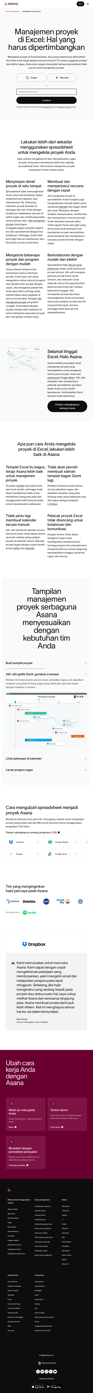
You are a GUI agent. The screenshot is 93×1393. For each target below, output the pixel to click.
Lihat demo (55, 1127)
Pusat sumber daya (14, 1304)
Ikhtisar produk (12, 1209)
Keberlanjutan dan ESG (42, 1330)
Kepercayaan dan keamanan (44, 1317)
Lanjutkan (46, 100)
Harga (10, 1222)
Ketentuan (43, 1379)
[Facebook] (51, 1372)
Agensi (64, 1259)
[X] (38, 1372)
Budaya (37, 1304)
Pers (36, 1308)
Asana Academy (13, 1290)
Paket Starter (12, 1227)
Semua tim (65, 1264)
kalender (63, 206)
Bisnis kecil (65, 1206)
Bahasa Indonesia (49, 1363)
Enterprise (11, 1236)
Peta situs (11, 1330)
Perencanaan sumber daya (44, 1237)
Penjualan (65, 1228)
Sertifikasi (11, 1295)
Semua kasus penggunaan (43, 1255)
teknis (71, 377)
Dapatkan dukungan (14, 1286)
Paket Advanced (13, 1231)
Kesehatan (65, 1233)
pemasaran (53, 377)
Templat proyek (13, 1313)
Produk (64, 1224)
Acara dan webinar (14, 1308)
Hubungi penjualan (17, 1165)
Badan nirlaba (66, 1255)
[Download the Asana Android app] (54, 1386)
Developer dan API (14, 1321)
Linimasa (52, 504)
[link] (12, 11)
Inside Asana (39, 1299)
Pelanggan (38, 1290)
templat (20, 485)
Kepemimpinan (40, 1286)
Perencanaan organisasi (43, 1228)
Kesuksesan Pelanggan (15, 1317)
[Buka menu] (87, 3)
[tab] (46, 663)
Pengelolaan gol (40, 1219)
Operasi (64, 1215)
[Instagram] (46, 1372)
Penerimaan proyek (41, 1246)
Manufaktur (66, 1250)
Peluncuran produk (41, 1233)
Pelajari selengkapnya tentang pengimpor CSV (31, 832)
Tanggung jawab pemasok (43, 1326)
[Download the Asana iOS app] (38, 1386)
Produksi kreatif (40, 1215)
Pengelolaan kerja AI (14, 1244)
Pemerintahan (66, 1242)
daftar (16, 548)
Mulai (80, 4)
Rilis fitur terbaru (13, 1218)
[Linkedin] (42, 1372)
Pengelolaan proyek (14, 1249)
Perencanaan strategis (42, 1242)
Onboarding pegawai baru (43, 1224)
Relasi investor (40, 1313)
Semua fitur (11, 1213)
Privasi (37, 1321)
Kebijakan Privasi (48, 107)
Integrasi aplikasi (13, 1240)
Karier (37, 1295)
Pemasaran (65, 1210)
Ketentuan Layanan (64, 107)
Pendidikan (65, 1246)
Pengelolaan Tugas (41, 1250)
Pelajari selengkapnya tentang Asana (67, 406)
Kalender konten (40, 1210)
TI (62, 1219)
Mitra (9, 1326)
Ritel (63, 1237)
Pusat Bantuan (12, 1281)
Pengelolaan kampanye (42, 1206)
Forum (10, 1299)
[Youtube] (55, 1372)
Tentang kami (39, 1281)
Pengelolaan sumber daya (16, 1253)
